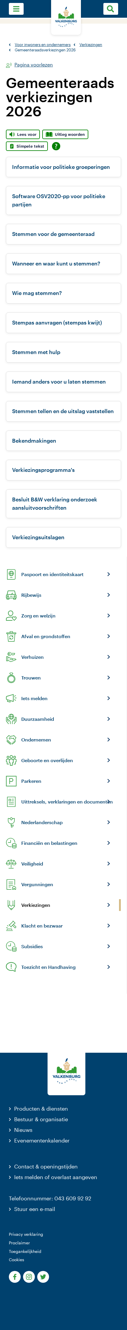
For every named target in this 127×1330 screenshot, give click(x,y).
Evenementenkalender (42, 1140)
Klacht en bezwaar (42, 925)
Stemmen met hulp (36, 352)
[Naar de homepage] (66, 17)
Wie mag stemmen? (37, 293)
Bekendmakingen (34, 440)
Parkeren (31, 781)
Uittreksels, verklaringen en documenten (67, 801)
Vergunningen (37, 884)
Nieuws (23, 1130)
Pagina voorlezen (33, 64)
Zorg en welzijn (38, 615)
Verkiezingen (35, 905)
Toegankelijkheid (25, 1251)
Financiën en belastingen (49, 843)
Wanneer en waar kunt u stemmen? (56, 263)
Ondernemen (36, 739)
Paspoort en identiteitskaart (52, 574)
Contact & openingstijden (46, 1166)
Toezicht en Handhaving (48, 967)
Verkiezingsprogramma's (43, 470)
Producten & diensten (41, 1108)
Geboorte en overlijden (47, 760)
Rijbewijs (31, 595)
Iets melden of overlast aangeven (55, 1177)
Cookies (16, 1259)
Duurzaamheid (37, 719)
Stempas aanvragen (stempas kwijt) (57, 322)
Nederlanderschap (42, 822)
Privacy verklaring (26, 1234)
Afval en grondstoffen (45, 636)
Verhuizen (32, 657)
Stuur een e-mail (34, 1209)
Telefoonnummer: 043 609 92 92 (50, 1198)
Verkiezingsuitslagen (38, 537)
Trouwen (31, 677)
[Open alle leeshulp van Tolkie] (56, 146)
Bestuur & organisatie (41, 1119)
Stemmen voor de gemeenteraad (53, 234)
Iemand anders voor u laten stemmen (59, 381)
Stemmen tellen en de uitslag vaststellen (63, 411)
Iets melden (34, 698)
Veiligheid (32, 863)
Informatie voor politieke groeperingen (61, 167)
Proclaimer (19, 1242)
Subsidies (32, 946)
